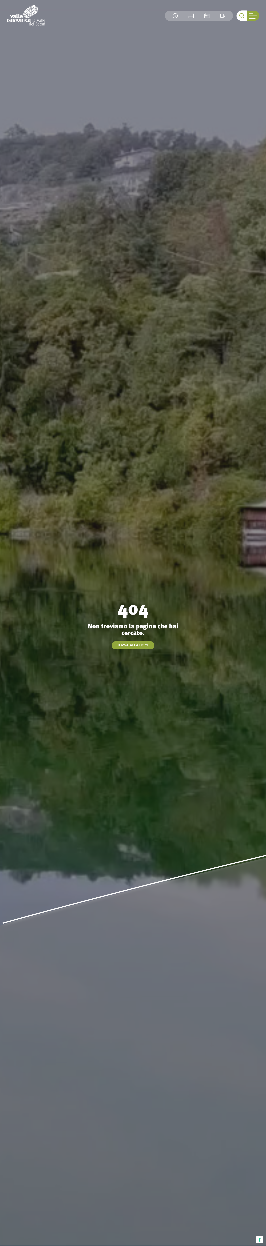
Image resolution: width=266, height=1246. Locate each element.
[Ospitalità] (191, 16)
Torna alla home (133, 645)
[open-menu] (253, 16)
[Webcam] (223, 16)
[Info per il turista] (175, 16)
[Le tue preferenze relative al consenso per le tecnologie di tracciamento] (259, 1239)
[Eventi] (207, 16)
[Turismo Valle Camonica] (26, 15)
